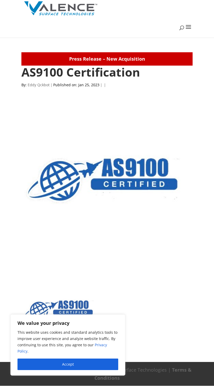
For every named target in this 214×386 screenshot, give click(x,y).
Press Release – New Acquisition (107, 59)
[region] (67, 345)
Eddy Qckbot (39, 84)
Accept (68, 364)
